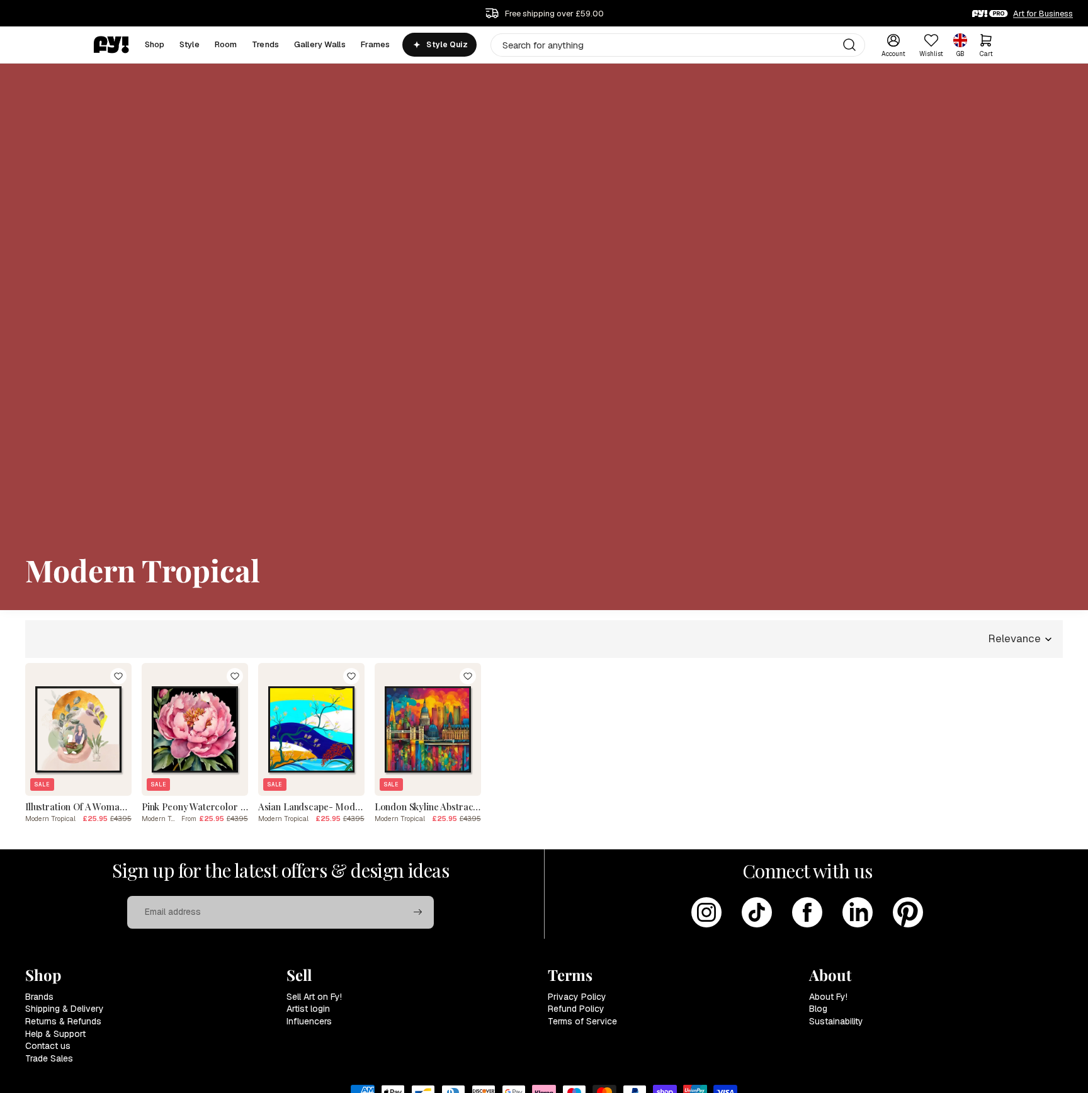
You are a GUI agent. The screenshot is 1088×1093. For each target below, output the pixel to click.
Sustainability (836, 1021)
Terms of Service (582, 1021)
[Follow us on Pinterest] (908, 912)
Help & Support (55, 1033)
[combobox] (677, 45)
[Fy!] (111, 45)
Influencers (309, 1021)
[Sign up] (418, 912)
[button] (1020, 639)
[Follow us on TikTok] (757, 912)
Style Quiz (446, 45)
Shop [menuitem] (155, 44)
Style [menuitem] (189, 44)
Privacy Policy (577, 996)
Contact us (48, 1045)
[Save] (118, 676)
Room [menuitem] (226, 44)
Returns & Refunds (63, 1021)
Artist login (308, 1008)
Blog (818, 1008)
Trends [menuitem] (265, 44)
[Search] (849, 44)
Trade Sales (49, 1058)
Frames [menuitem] (375, 44)
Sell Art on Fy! (314, 996)
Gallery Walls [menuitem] (320, 44)
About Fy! (828, 996)
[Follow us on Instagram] (706, 912)
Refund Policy (576, 1008)
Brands (39, 996)
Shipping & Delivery (64, 1008)
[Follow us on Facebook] (807, 912)
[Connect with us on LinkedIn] (857, 912)
